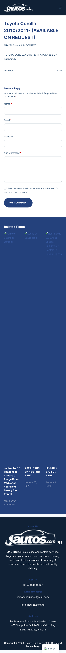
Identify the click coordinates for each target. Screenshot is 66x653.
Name (8, 103)
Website (8, 136)
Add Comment (12, 152)
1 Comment (9, 504)
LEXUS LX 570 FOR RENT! (51, 472)
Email (8, 120)
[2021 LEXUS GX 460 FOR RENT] (33, 347)
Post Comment (18, 202)
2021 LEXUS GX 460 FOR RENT (32, 472)
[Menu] (60, 7)
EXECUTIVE (31, 45)
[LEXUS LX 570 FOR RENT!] (54, 347)
